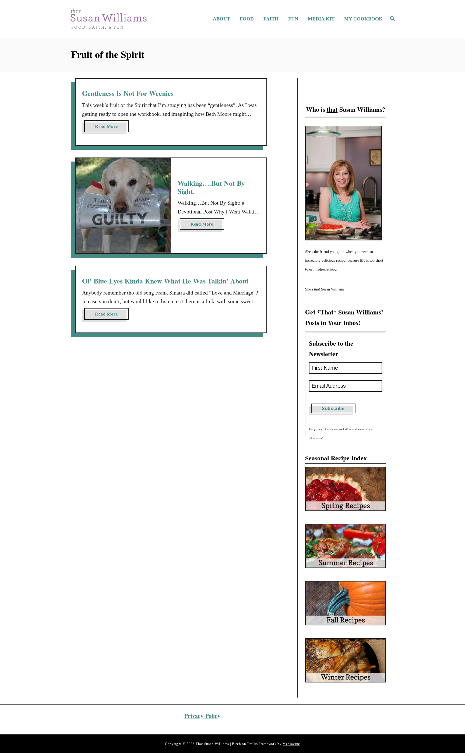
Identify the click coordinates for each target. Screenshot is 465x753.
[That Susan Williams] (108, 18)
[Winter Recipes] (345, 660)
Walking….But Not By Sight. (211, 187)
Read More (108, 128)
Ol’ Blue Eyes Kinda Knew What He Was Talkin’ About (165, 281)
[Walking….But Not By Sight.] (123, 206)
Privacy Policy (202, 715)
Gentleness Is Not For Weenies (128, 93)
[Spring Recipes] (345, 489)
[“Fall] (345, 603)
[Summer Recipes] (345, 546)
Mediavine (291, 744)
